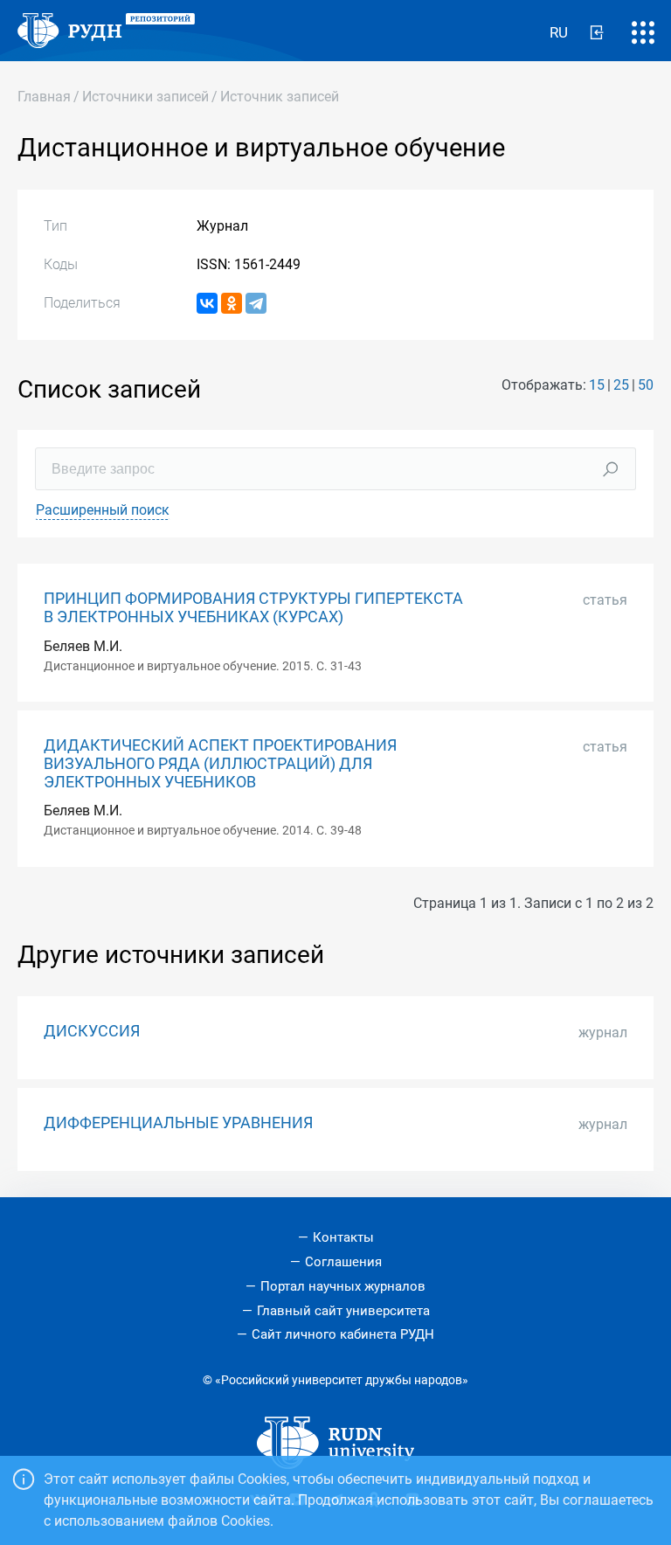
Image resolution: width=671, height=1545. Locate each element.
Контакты (343, 1237)
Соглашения (343, 1262)
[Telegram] (256, 303)
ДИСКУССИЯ (92, 1031)
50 (646, 385)
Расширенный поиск (102, 510)
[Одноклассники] (231, 303)
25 (621, 385)
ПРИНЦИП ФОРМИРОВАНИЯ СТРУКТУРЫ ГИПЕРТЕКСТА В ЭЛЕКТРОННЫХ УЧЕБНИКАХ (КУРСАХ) (253, 608)
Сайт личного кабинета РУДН (343, 1334)
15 (597, 385)
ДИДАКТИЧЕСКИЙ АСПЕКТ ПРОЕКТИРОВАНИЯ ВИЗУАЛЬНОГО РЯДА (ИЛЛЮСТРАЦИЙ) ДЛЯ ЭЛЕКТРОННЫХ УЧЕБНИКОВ (220, 764)
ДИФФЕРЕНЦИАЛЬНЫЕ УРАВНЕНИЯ (178, 1123)
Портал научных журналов (342, 1286)
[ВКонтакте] (207, 303)
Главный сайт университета (343, 1311)
